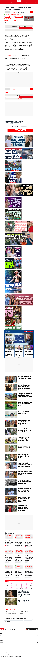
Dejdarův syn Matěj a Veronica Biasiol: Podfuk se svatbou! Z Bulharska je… (24, 430)
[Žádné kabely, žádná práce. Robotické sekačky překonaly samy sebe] (11, 440)
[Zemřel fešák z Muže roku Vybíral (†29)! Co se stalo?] (11, 448)
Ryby (31, 588)
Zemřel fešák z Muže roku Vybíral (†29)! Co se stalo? (24, 446)
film (7, 621)
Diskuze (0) (6, 23)
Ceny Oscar (12, 618)
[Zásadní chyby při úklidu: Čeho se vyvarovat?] (11, 414)
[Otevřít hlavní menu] (1, 1)
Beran (7, 585)
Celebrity (7, 611)
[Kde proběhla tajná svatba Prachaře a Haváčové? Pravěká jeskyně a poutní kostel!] (11, 423)
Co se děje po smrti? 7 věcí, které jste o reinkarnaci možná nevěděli (24, 600)
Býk (11, 585)
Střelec (16, 588)
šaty (5, 621)
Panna (31, 585)
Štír (11, 588)
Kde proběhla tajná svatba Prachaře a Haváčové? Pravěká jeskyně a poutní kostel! (24, 422)
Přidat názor (20, 130)
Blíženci (16, 585)
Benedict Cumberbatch (9, 55)
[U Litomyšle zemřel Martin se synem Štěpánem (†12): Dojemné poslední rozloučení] (11, 396)
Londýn (9, 618)
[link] (5, 629)
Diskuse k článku (14, 121)
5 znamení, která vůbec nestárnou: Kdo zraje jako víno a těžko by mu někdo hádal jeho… (24, 593)
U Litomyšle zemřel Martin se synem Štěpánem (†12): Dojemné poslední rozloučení (25, 395)
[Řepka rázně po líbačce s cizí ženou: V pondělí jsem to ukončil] (11, 457)
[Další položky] (36, 3)
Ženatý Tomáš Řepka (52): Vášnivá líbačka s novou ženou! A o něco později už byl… (24, 387)
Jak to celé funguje (19, 29)
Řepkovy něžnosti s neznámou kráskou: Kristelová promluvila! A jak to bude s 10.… (24, 508)
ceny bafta (6, 618)
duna (9, 621)
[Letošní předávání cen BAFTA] (9, 18)
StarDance (18, 611)
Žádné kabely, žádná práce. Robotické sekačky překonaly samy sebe (24, 438)
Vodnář (26, 588)
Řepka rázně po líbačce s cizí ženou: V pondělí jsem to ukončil (24, 456)
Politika (6, 349)
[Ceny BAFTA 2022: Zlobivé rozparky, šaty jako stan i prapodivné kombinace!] (13, 14)
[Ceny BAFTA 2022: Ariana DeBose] (19, 18)
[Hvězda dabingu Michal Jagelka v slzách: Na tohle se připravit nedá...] (11, 482)
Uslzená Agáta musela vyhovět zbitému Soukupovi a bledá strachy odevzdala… (25, 464)
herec (25, 618)
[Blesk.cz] (19, 1)
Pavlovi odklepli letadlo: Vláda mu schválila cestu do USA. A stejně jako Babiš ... (8, 353)
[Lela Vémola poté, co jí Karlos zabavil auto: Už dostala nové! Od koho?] (11, 474)
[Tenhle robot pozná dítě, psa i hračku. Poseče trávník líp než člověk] (11, 405)
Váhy (6, 588)
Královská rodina (8, 613)
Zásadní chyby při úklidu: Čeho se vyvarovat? (24, 412)
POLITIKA (7, 331)
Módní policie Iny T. (24, 611)
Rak (21, 585)
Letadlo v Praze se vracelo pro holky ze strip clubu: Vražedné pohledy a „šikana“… (24, 499)
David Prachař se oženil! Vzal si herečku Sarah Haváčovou (25, 377)
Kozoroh (21, 588)
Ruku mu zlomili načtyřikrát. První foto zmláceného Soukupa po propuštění (24, 490)
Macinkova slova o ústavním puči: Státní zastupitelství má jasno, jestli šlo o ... (19, 353)
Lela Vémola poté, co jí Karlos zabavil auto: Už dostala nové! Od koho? (25, 473)
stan (15, 618)
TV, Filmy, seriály (20, 613)
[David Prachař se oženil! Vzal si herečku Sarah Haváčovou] (11, 379)
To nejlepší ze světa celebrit (11, 609)
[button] (29, 629)
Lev (26, 585)
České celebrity (14, 613)
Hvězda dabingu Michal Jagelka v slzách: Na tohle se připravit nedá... (24, 481)
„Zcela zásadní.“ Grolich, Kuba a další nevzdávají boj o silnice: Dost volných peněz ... (29, 353)
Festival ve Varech (12, 611)
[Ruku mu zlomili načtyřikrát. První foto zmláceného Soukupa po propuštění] (11, 491)
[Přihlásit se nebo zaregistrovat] (36, 1)
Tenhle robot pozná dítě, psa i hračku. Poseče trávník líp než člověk (25, 403)
